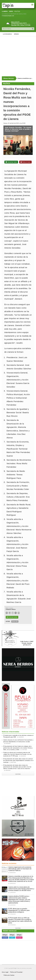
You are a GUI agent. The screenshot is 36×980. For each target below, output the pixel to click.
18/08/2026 (12, 883)
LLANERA (5, 11)
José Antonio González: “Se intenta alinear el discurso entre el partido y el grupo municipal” (18, 129)
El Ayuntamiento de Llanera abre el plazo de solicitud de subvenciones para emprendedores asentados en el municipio (18, 760)
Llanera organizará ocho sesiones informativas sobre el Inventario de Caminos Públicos (19, 868)
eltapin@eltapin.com (8, 15)
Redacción (15, 621)
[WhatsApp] (7, 613)
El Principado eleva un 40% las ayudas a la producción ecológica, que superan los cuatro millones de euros (20, 920)
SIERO (11, 11)
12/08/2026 (12, 892)
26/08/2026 (12, 872)
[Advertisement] (18, 56)
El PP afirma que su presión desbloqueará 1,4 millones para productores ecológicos (19, 910)
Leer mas (17, 774)
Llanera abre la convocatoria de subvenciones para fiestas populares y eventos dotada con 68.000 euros (21, 888)
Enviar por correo (12, 617)
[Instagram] (16, 613)
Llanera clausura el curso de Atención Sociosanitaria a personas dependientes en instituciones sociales (18, 741)
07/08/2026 (12, 914)
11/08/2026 (12, 905)
